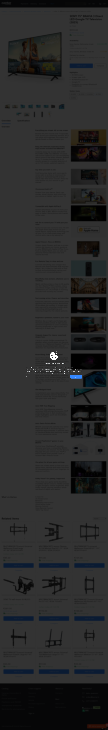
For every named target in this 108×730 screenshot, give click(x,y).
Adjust (28, 377)
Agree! (76, 377)
